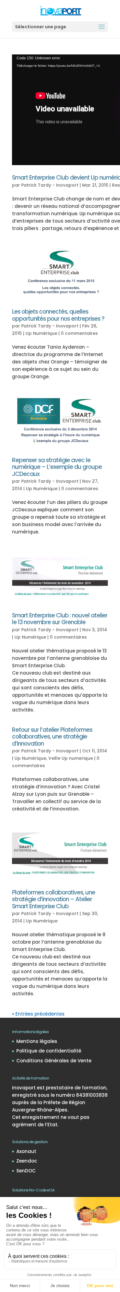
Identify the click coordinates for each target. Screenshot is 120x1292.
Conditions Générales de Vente (53, 1060)
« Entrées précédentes (38, 1014)
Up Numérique (41, 333)
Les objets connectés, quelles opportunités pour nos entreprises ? (58, 315)
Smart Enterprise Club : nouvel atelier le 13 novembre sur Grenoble (59, 619)
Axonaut (26, 1151)
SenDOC (26, 1170)
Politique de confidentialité (48, 1051)
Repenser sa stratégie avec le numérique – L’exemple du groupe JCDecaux (57, 467)
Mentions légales (36, 1041)
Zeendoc (26, 1161)
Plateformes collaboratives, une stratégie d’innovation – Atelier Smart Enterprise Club (53, 899)
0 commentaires (79, 333)
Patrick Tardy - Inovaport (49, 185)
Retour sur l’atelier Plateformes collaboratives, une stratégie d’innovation (52, 737)
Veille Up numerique (70, 758)
